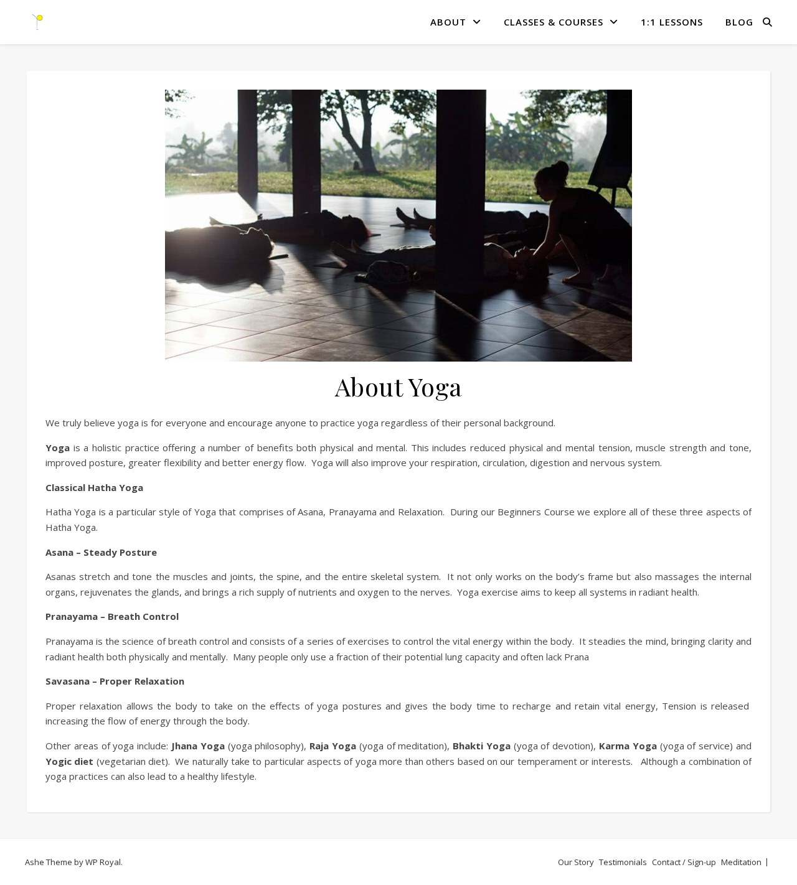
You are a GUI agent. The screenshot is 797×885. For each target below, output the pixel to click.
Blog (739, 22)
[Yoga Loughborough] (37, 21)
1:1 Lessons (672, 22)
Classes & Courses (553, 22)
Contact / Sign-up (684, 862)
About (448, 22)
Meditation (741, 862)
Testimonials (623, 862)
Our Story (576, 862)
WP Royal (103, 862)
